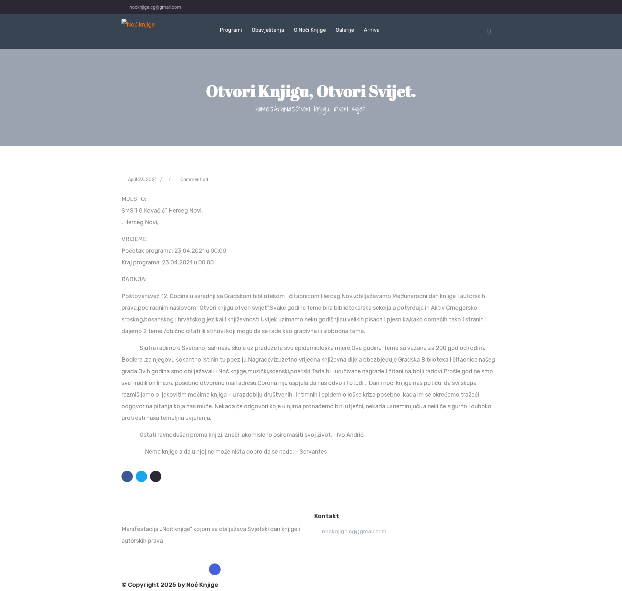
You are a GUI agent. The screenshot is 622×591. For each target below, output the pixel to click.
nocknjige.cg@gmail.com (155, 7)
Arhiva (372, 30)
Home (263, 108)
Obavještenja (268, 30)
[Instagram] (215, 569)
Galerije (345, 30)
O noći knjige (310, 30)
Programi (231, 30)
